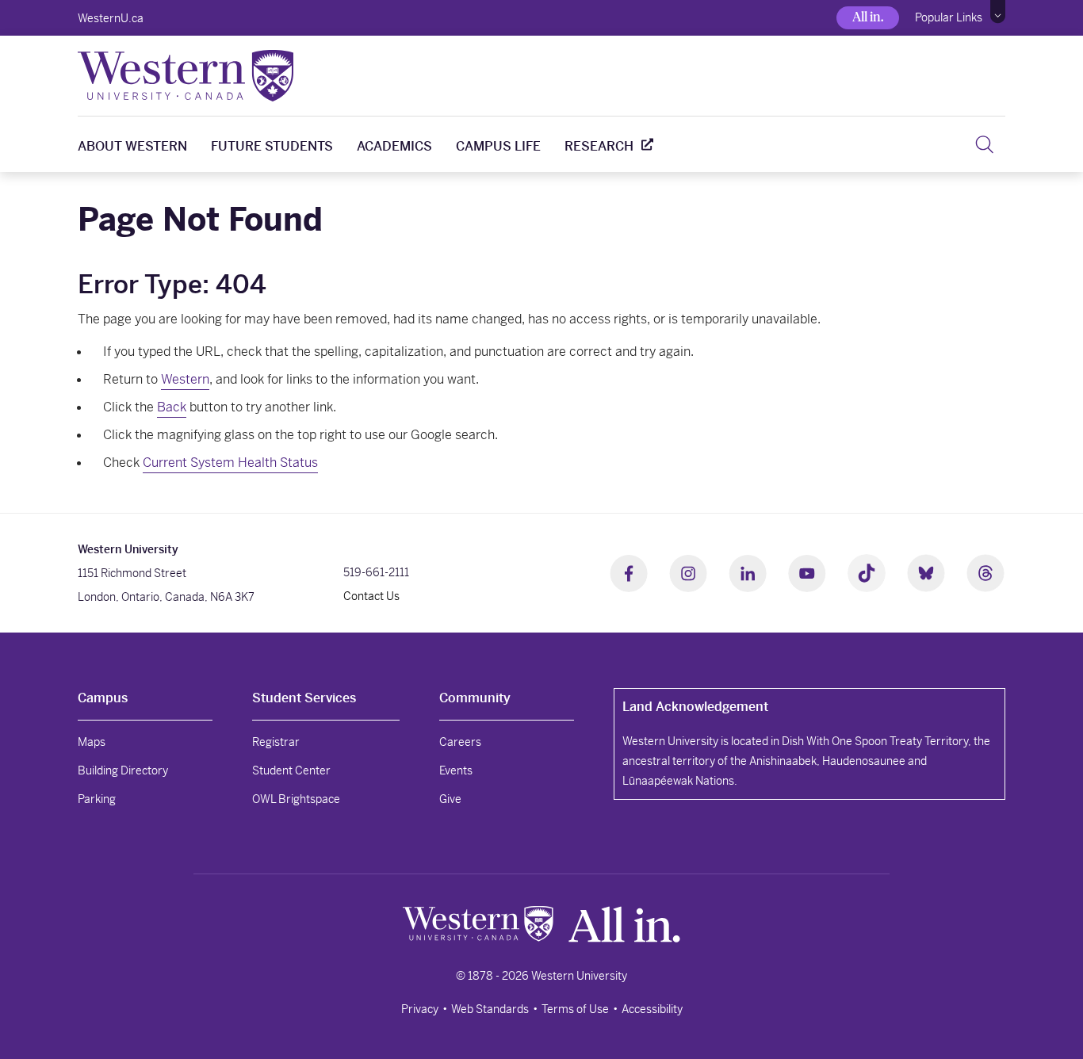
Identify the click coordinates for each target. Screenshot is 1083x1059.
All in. (867, 17)
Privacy (419, 1009)
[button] (997, 12)
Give (450, 799)
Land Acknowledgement (695, 706)
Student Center (291, 770)
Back (171, 407)
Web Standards (490, 1009)
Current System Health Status (230, 462)
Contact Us (371, 596)
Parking (97, 799)
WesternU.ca (111, 18)
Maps (91, 742)
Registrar (276, 742)
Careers (460, 742)
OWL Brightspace (296, 799)
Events (456, 770)
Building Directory (123, 770)
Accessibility (652, 1009)
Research (598, 146)
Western (185, 379)
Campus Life (498, 146)
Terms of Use (575, 1009)
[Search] (984, 144)
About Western (132, 146)
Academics (394, 146)
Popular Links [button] (948, 17)
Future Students (272, 146)
